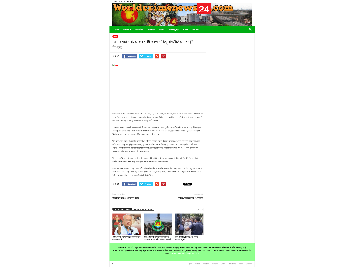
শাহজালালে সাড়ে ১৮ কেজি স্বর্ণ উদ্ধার (125, 197)
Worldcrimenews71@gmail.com (185, 253)
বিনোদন (185, 29)
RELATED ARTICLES (122, 209)
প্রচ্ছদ (117, 29)
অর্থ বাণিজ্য (151, 29)
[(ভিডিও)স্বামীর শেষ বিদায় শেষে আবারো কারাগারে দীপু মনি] (189, 224)
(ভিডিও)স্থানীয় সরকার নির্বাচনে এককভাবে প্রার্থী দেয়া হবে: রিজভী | (126, 238)
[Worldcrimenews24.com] (182, 14)
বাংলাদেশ (126, 29)
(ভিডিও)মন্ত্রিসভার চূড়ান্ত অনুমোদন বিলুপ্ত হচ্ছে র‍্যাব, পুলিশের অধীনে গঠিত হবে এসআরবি (157, 238)
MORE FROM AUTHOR (143, 209)
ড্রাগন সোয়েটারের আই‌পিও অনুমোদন (190, 197)
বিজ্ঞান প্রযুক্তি (174, 29)
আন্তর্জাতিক (139, 29)
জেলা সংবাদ (195, 29)
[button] (250, 29)
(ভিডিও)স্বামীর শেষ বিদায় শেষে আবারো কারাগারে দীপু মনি (186, 238)
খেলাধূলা (162, 29)
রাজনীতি (115, 36)
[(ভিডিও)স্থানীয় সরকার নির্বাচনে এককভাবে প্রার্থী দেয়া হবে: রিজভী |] (126, 224)
